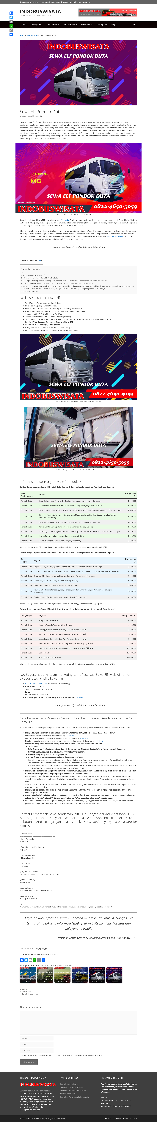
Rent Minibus (52, 25)
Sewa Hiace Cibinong (69, 1084)
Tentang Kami (36, 25)
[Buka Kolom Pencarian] (134, 24)
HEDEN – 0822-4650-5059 (36, 684)
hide (39, 260)
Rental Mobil (85, 25)
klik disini (70, 735)
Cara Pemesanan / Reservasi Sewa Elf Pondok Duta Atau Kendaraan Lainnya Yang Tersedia (58, 283)
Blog (113, 25)
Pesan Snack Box (131, 1119)
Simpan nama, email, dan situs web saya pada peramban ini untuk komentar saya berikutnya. (62, 1055)
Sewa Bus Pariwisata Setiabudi (73, 1090)
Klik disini (79, 697)
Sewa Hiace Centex (68, 1093)
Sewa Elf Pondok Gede (30, 994)
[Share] (11, 34)
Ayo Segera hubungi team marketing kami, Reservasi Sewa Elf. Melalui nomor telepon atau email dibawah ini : (65, 281)
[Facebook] (11, 13)
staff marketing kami (115, 236)
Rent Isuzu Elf (32, 35)
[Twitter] (11, 17)
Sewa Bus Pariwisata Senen (71, 1087)
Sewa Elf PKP (26, 992)
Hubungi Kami (102, 25)
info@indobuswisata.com (82, 2)
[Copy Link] (11, 30)
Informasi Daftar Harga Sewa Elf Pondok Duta (40, 278)
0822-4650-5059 (55, 2)
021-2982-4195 (67, 2)
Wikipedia (65, 220)
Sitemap (118, 1119)
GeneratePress (59, 1119)
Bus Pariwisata (69, 25)
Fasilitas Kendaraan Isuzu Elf (34, 275)
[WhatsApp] (11, 26)
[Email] (11, 22)
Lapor (109, 1119)
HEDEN (104, 1097)
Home (24, 25)
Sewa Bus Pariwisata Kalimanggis (74, 1097)
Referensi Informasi (30, 291)
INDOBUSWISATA (40, 11)
